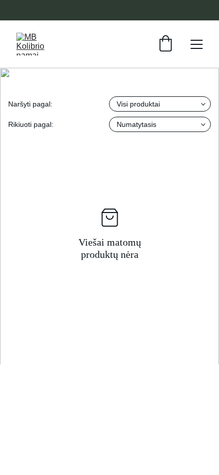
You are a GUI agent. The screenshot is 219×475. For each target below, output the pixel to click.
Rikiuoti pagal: (30, 124)
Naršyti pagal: (30, 104)
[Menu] (196, 44)
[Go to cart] (165, 44)
